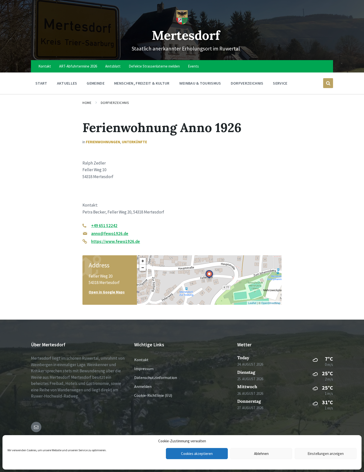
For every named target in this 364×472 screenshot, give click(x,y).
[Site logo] (182, 23)
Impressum (144, 368)
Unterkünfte (134, 142)
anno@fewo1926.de (109, 233)
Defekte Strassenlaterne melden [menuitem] (154, 66)
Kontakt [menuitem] (44, 66)
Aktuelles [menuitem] (67, 83)
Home (86, 102)
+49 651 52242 (104, 225)
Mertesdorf (186, 35)
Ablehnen (261, 453)
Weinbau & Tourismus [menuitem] (200, 83)
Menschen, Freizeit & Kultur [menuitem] (142, 83)
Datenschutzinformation (155, 377)
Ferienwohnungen (103, 142)
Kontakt (141, 359)
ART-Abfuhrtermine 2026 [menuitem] (78, 66)
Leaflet (252, 303)
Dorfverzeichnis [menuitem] (247, 83)
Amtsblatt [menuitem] (113, 66)
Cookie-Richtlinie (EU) (153, 395)
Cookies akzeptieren (197, 453)
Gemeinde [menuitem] (95, 83)
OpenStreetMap (270, 303)
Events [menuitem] (193, 66)
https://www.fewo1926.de (115, 241)
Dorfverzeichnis (115, 102)
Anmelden (143, 386)
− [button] (142, 267)
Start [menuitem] (41, 83)
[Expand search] (328, 83)
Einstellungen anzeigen (326, 453)
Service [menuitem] (280, 83)
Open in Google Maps (107, 292)
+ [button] (142, 260)
